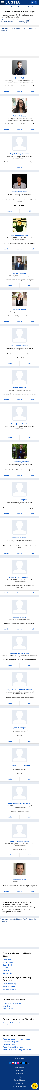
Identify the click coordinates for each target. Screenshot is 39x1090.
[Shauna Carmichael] (19, 181)
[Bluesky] (23, 1063)
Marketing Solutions (19, 1086)
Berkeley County (9, 986)
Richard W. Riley (19, 617)
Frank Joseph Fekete (19, 424)
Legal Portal (19, 1070)
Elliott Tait (19, 78)
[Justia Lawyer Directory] (29, 1063)
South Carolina (32, 7)
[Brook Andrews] (19, 377)
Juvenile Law (7, 1006)
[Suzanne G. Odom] (19, 527)
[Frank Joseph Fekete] (19, 413)
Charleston (7, 960)
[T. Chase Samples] (19, 489)
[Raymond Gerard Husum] (19, 643)
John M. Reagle (19, 727)
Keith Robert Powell (19, 235)
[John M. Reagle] (19, 717)
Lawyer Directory (11, 7)
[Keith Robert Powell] (19, 225)
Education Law (22, 7)
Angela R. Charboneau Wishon (19, 690)
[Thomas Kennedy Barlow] (19, 755)
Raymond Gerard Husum (19, 653)
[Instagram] (18, 1063)
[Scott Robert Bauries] (19, 335)
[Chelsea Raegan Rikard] (19, 831)
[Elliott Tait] (19, 67)
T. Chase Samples (20, 500)
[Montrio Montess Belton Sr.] (19, 793)
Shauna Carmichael (19, 192)
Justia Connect (19, 1067)
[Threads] (21, 1063)
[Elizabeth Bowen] (19, 299)
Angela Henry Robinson (19, 154)
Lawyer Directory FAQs (11, 1042)
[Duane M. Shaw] (19, 869)
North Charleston (9, 962)
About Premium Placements (13, 1047)
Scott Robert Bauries (19, 346)
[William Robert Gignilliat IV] (19, 567)
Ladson (5, 968)
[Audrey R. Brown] (19, 105)
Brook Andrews (19, 388)
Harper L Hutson (19, 273)
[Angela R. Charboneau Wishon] (19, 679)
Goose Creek (7, 965)
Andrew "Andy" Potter (19, 462)
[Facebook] (16, 1063)
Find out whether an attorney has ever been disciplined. (19, 1024)
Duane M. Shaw (19, 879)
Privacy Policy (19, 1083)
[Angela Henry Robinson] (19, 143)
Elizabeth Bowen (19, 310)
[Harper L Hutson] (19, 263)
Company (19, 1073)
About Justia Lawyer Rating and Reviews (17, 1050)
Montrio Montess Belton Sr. (19, 803)
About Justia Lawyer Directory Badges (16, 1039)
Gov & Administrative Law (12, 1003)
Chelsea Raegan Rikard (19, 841)
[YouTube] (13, 1063)
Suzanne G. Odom (19, 538)
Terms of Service (19, 1080)
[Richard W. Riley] (19, 607)
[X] (26, 1063)
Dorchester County (10, 989)
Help (19, 1077)
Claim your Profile (9, 1044)
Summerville (7, 973)
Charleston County (9, 984)
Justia (3, 7)
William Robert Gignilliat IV (19, 577)
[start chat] (34, 1086)
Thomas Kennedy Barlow (19, 765)
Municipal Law (8, 1009)
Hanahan (6, 970)
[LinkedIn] (10, 1063)
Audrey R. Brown (19, 116)
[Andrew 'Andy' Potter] (19, 451)
